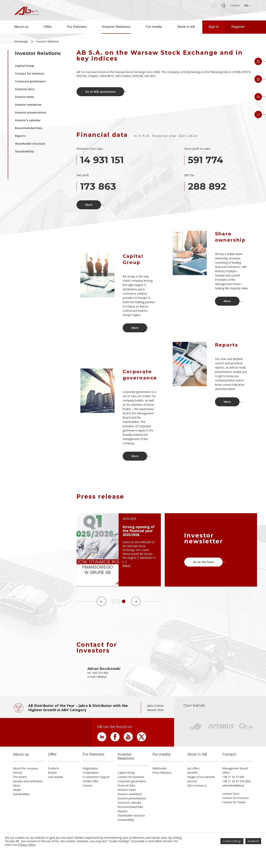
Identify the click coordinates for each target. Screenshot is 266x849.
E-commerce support (96, 777)
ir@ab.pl (102, 676)
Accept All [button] (253, 841)
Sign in (214, 27)
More (88, 205)
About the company (25, 768)
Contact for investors (29, 73)
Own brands (55, 777)
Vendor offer (91, 781)
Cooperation (91, 772)
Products (53, 768)
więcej (126, 565)
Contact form (230, 793)
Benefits (192, 772)
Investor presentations (30, 112)
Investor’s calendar (28, 120)
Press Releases (162, 772)
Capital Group (24, 66)
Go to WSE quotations (100, 91)
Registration (90, 768)
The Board (19, 777)
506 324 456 (100, 673)
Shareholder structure (30, 143)
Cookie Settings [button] (232, 841)
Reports (20, 136)
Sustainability (24, 151)
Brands (52, 772)
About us (21, 27)
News (16, 785)
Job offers (193, 768)
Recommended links (28, 128)
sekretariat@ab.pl (233, 785)
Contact (235, 5)
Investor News (24, 97)
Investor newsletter (28, 104)
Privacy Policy (26, 844)
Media (17, 790)
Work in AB (186, 27)
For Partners (77, 27)
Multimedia (159, 768)
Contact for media (233, 802)
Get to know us (197, 785)
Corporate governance (30, 81)
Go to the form (203, 562)
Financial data (24, 89)
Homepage (21, 41)
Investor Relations (116, 27)
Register (238, 27)
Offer (48, 27)
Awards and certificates (27, 781)
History (17, 772)
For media (154, 27)
